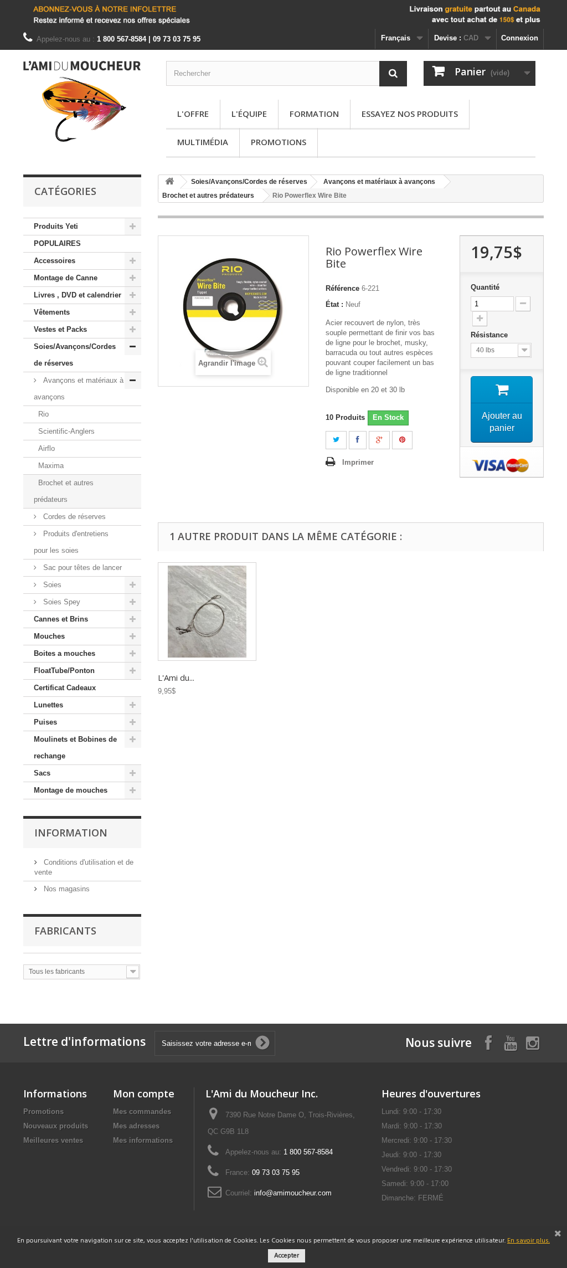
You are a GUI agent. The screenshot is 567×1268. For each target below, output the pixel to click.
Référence (342, 288)
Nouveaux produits (55, 1126)
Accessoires (54, 260)
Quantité (485, 287)
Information (70, 832)
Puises (45, 722)
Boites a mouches (64, 653)
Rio (43, 414)
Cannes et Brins (61, 619)
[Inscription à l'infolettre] (283, 14)
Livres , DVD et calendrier (77, 295)
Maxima (51, 465)
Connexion (519, 38)
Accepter (286, 1255)
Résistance (490, 335)
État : (334, 304)
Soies (51, 585)
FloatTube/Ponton (64, 670)
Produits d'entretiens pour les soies (71, 542)
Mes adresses (136, 1126)
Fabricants (65, 930)
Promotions (278, 141)
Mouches (49, 636)
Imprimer (358, 462)
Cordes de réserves (73, 516)
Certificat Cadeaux (65, 688)
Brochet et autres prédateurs (64, 491)
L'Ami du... (176, 677)
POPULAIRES (57, 243)
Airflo (46, 448)
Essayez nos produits (410, 113)
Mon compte (143, 1093)
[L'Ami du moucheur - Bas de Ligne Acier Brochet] (207, 611)
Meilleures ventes (53, 1140)
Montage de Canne (65, 278)
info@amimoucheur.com (293, 1193)
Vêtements (52, 312)
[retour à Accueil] (169, 182)
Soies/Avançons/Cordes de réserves (75, 354)
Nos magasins (66, 889)
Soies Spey (60, 602)
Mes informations (143, 1140)
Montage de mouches (70, 790)
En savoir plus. (528, 1240)
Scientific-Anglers (66, 431)
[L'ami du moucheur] (82, 101)
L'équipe (249, 113)
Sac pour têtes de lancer (81, 567)
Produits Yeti (56, 226)
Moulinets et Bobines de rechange (75, 747)
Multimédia (202, 141)
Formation (314, 113)
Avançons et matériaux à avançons (78, 388)
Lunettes (48, 705)
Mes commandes (142, 1111)
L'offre (193, 113)
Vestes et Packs (60, 329)
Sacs (42, 773)
